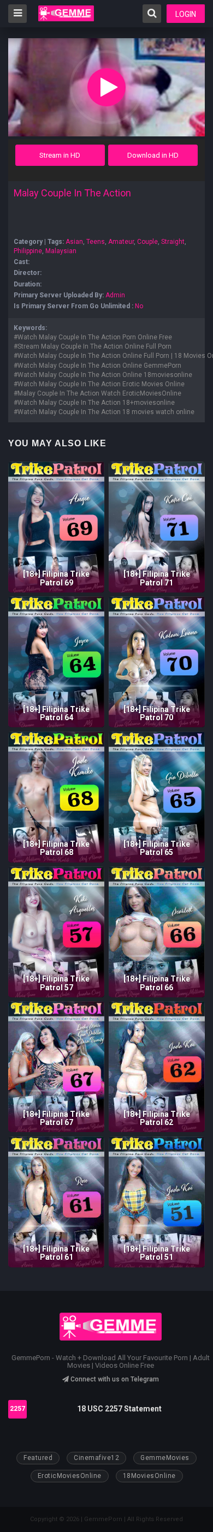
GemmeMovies (165, 1458)
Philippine (28, 251)
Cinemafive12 (96, 1458)
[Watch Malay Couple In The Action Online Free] (106, 87)
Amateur (121, 242)
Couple (147, 242)
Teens (95, 242)
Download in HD (153, 155)
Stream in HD (59, 155)
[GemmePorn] (66, 13)
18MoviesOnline (149, 1476)
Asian (74, 242)
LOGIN (185, 14)
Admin (115, 295)
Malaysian (60, 251)
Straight (173, 242)
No (139, 306)
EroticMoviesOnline (70, 1476)
